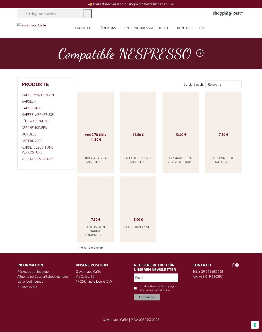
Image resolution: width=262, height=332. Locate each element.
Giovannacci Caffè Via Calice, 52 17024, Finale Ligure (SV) (94, 276)
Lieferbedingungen (31, 281)
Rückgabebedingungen (34, 271)
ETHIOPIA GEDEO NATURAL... (223, 160)
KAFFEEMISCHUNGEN (38, 95)
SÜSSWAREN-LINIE (35, 121)
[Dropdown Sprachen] (233, 13)
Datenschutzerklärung (157, 290)
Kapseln (29, 101)
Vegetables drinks (37, 159)
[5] (103, 148)
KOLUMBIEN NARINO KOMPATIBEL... (96, 231)
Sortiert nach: (194, 84)
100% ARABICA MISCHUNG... (95, 160)
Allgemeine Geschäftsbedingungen (42, 276)
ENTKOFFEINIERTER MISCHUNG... (138, 160)
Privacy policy (27, 286)
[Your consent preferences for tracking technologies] (255, 325)
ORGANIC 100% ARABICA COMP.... (180, 160)
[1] (88, 148)
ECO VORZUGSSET (138, 227)
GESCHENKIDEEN (34, 128)
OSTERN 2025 (32, 141)
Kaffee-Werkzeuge (38, 114)
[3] (95, 148)
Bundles (29, 134)
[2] (91, 148)
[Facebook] (233, 265)
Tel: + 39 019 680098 (207, 271)
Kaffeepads (32, 108)
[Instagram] (237, 265)
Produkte (35, 84)
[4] (99, 148)
